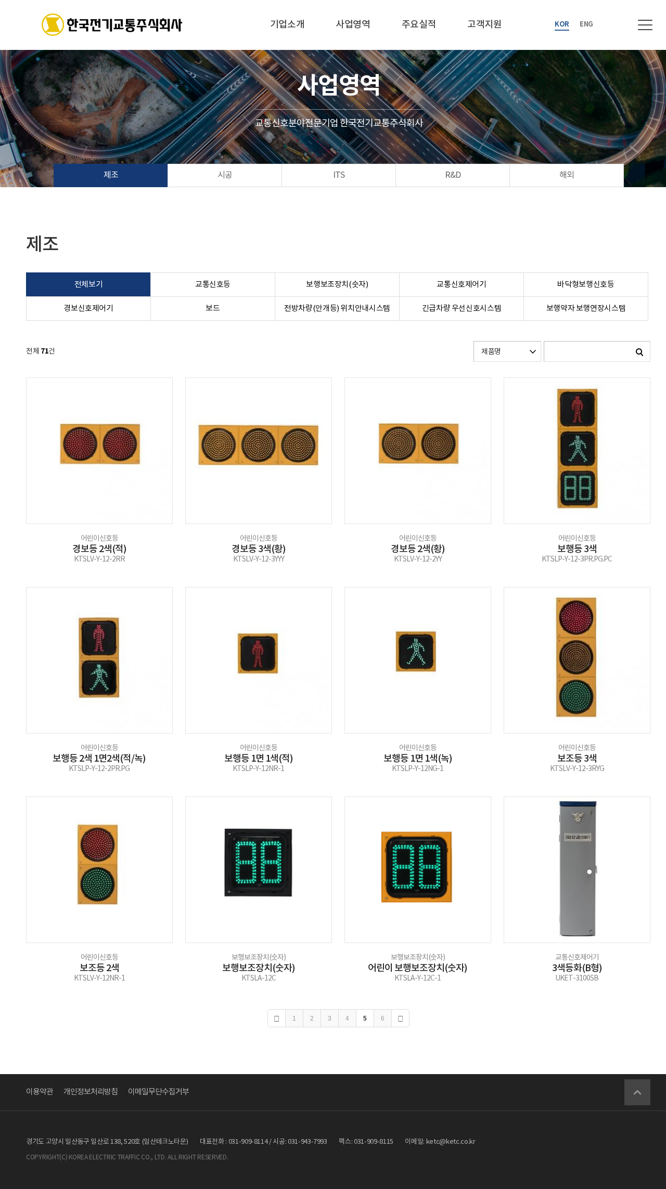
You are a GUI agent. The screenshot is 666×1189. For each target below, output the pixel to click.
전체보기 (88, 284)
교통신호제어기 (461, 284)
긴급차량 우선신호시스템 (462, 308)
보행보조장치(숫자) (337, 284)
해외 (566, 175)
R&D (452, 175)
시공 (224, 175)
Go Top (637, 1092)
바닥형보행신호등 (585, 284)
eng (586, 24)
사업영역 (353, 24)
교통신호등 (212, 284)
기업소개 (287, 24)
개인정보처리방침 (90, 1092)
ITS (338, 175)
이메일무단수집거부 (158, 1092)
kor (562, 24)
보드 (213, 308)
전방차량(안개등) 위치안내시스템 (337, 308)
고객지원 (484, 24)
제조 (111, 175)
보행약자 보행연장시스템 (586, 308)
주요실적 (419, 24)
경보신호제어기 (88, 308)
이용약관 (39, 1092)
